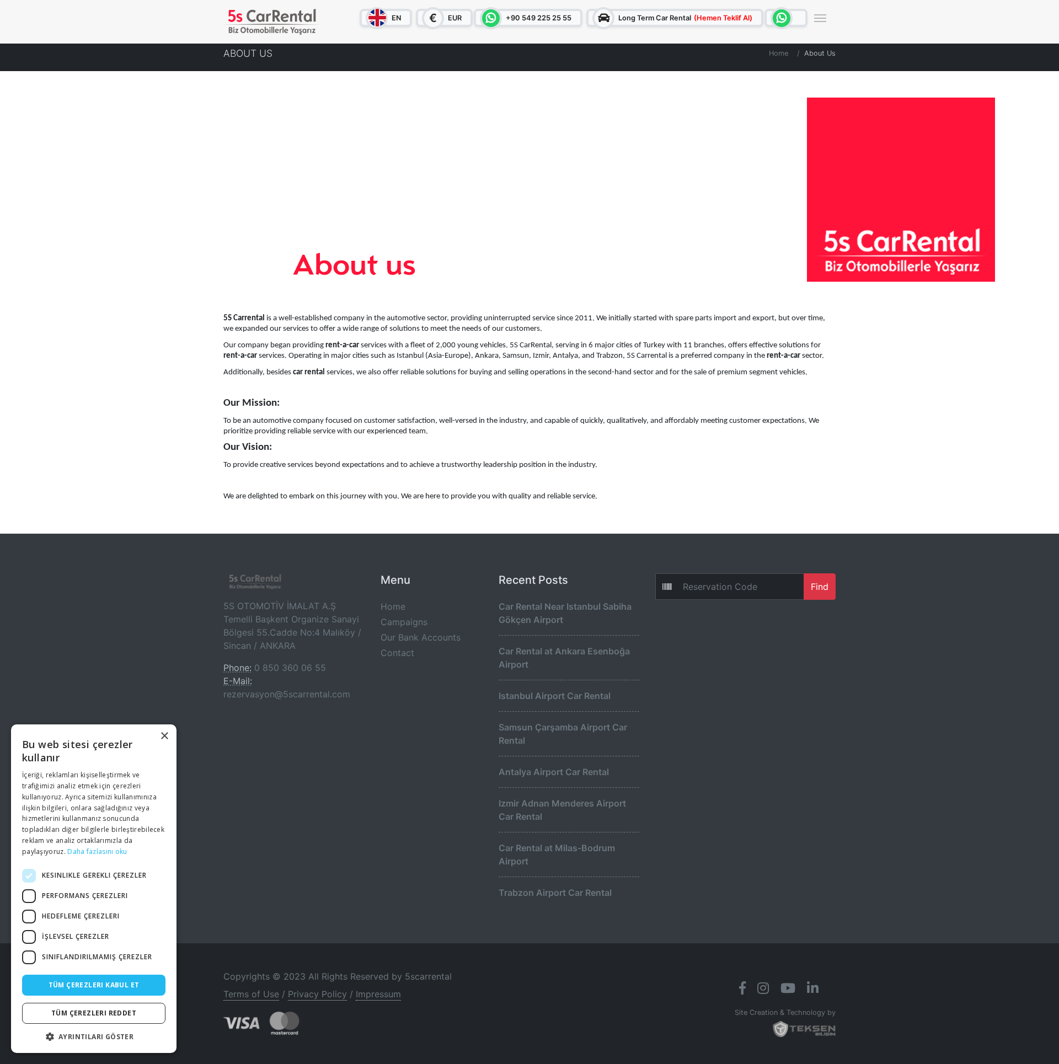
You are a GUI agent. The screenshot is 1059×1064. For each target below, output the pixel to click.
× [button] (164, 736)
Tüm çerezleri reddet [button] (93, 1013)
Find (819, 586)
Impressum (378, 993)
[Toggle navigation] (820, 17)
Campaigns (404, 621)
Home (778, 53)
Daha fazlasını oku (97, 851)
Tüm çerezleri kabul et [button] (94, 985)
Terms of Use (251, 993)
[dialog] (93, 888)
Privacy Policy (317, 993)
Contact (397, 652)
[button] (93, 1036)
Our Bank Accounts (421, 637)
